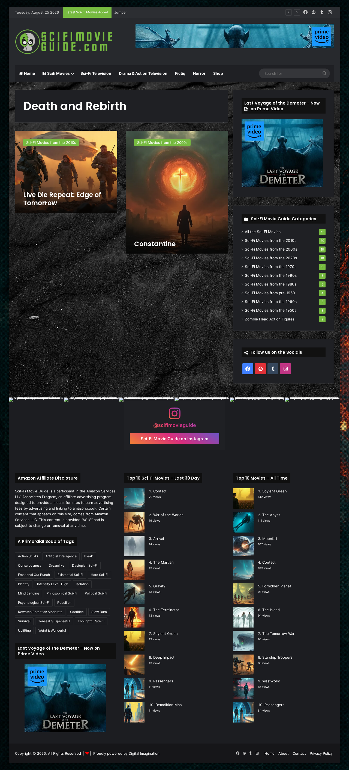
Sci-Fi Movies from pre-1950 (270, 293)
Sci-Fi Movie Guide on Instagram (174, 438)
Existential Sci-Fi (70, 575)
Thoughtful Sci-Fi (91, 621)
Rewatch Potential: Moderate (40, 612)
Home (29, 73)
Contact (160, 491)
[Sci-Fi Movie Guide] (65, 41)
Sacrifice (77, 612)
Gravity (159, 586)
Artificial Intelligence (61, 556)
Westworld (271, 681)
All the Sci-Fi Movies (263, 232)
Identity (23, 584)
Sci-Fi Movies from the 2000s (271, 249)
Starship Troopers (277, 657)
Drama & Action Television (143, 73)
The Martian (163, 562)
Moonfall (269, 538)
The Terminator (166, 610)
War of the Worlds (168, 515)
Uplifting (24, 630)
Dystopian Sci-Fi (85, 565)
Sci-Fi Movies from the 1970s (270, 266)
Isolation (82, 584)
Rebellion (64, 602)
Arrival (158, 538)
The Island (271, 610)
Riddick (120, 12)
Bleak (88, 556)
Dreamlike (56, 565)
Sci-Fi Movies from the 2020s (271, 258)
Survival (24, 621)
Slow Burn (99, 612)
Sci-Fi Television (95, 73)
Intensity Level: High (52, 584)
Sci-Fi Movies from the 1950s (270, 310)
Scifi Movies (58, 73)
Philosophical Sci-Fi (62, 593)
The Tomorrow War (278, 633)
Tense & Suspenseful (54, 621)
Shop (218, 73)
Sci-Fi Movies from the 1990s (271, 275)
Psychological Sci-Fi (34, 602)
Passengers (163, 681)
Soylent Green (165, 633)
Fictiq (180, 73)
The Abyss (271, 515)
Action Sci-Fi (28, 556)
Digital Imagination (144, 753)
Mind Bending (28, 593)
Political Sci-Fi (96, 593)
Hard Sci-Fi (99, 575)
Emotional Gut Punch (34, 575)
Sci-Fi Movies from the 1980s (270, 284)
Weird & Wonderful (52, 630)
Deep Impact (163, 657)
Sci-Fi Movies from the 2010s (270, 240)
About (283, 753)
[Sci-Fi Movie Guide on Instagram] (174, 416)
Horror (199, 73)
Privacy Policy (321, 753)
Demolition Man (168, 705)
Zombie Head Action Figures (269, 319)
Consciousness (29, 565)
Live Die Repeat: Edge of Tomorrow (62, 198)
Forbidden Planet (276, 586)
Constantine (155, 243)
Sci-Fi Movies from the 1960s (271, 301)
